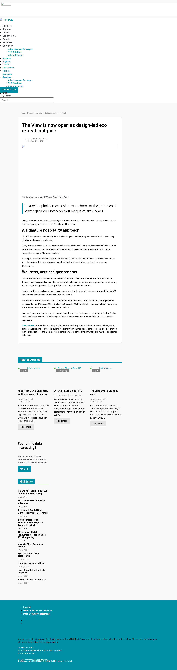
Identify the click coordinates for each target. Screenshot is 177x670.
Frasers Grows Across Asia (32, 579)
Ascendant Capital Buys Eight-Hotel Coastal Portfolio (33, 511)
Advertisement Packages (20, 49)
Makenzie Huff (27, 399)
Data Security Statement (36, 613)
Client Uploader (15, 55)
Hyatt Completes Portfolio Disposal (32, 571)
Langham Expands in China (31, 563)
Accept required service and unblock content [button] (40, 650)
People (6, 39)
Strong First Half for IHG (68, 390)
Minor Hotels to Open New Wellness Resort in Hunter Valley (33, 394)
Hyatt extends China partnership (28, 554)
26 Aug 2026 (96, 401)
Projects (7, 26)
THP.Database (15, 52)
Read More (26, 426)
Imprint (27, 607)
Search (3, 93)
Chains (6, 32)
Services (7, 46)
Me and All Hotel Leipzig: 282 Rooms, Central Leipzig (32, 492)
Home (23, 113)
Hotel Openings (62, 371)
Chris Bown (62, 395)
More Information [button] (26, 653)
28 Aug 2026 (24, 401)
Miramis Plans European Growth (30, 545)
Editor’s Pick (9, 36)
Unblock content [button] (26, 647)
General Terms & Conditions (38, 610)
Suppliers (7, 42)
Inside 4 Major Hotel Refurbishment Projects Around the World (30, 522)
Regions (7, 29)
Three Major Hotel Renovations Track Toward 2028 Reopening (32, 535)
